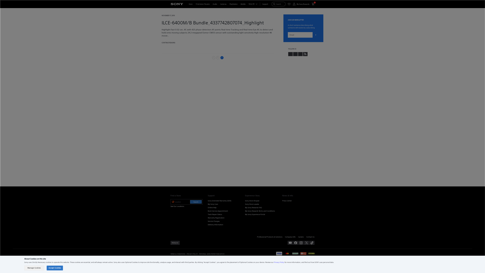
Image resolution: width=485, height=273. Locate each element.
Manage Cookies (34, 268)
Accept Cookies (55, 268)
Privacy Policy (279, 262)
